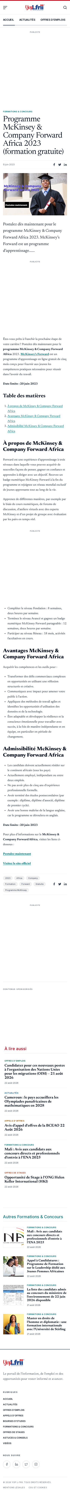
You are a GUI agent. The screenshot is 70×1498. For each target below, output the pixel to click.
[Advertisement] (35, 65)
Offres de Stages (14, 1432)
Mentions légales (14, 1487)
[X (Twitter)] (26, 1464)
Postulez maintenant (17, 853)
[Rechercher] (63, 7)
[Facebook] (6, 1464)
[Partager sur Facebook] (54, 164)
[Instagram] (36, 1464)
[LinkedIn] (16, 1464)
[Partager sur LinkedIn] (65, 164)
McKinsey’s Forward (35, 354)
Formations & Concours (18, 1426)
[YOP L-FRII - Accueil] (35, 7)
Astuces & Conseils (15, 1437)
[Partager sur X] (59, 164)
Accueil (8, 19)
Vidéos (7, 1443)
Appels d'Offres (13, 1415)
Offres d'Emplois (53, 19)
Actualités (27, 19)
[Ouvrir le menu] (6, 7)
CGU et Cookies (38, 1487)
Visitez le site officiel (17, 863)
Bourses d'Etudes (14, 1421)
